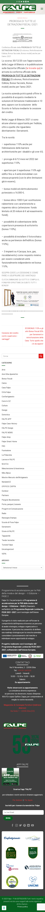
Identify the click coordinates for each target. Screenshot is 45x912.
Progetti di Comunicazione (12, 509)
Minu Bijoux (6, 473)
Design (4, 410)
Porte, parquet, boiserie (11, 504)
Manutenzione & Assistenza (13, 468)
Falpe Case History (9, 423)
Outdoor (5, 491)
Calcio (4, 383)
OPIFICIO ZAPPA (9, 486)
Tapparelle (6, 536)
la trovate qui (33, 68)
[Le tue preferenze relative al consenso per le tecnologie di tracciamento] (4, 908)
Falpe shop (6, 437)
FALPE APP (6, 419)
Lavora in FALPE (8, 459)
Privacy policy (22, 907)
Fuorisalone (6, 450)
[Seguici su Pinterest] (23, 2)
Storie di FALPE (8, 531)
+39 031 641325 (24, 670)
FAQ (3, 446)
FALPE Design (7, 428)
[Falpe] (19, 8)
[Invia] (41, 356)
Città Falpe (6, 392)
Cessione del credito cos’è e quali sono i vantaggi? (10, 336)
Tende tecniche (8, 540)
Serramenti (6, 527)
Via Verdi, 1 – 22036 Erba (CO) (22, 711)
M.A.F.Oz (5, 464)
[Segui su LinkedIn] (26, 2)
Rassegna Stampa (9, 518)
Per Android (17, 800)
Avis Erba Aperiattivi (10, 374)
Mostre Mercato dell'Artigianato (15, 477)
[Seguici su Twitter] (21, 2)
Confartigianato (8, 397)
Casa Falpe (6, 388)
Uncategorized (8, 549)
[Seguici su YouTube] (28, 2)
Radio (4, 513)
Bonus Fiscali (7, 379)
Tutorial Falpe (7, 545)
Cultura (5, 405)
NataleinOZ (6, 482)
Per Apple (28, 800)
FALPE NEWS (7, 432)
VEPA (4, 554)
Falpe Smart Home (9, 441)
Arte (3, 370)
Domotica (6, 415)
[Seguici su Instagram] (19, 2)
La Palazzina (7, 455)
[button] (41, 9)
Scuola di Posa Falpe (10, 522)
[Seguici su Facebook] (17, 2)
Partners (5, 495)
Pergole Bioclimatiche (11, 500)
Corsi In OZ (6, 401)
